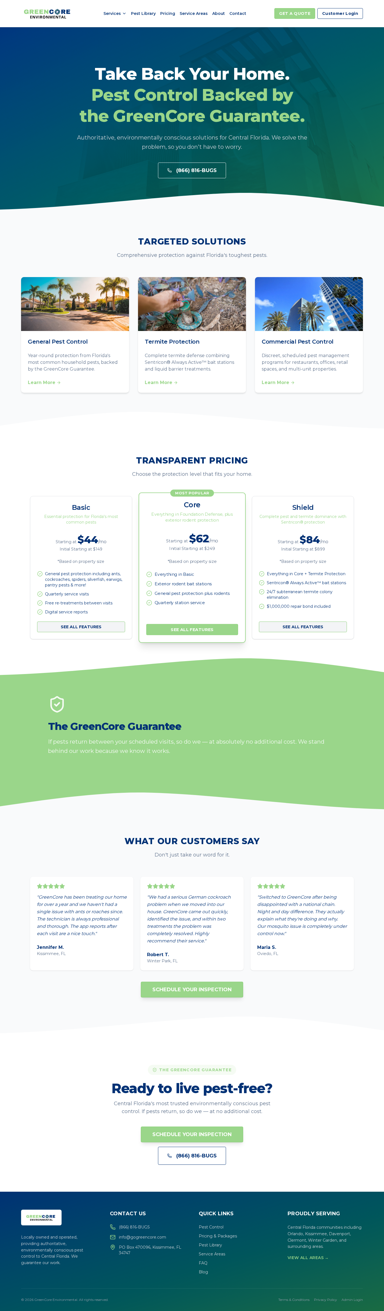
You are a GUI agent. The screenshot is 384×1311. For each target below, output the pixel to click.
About (218, 13)
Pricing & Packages (218, 1236)
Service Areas (194, 13)
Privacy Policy (325, 1300)
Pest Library (143, 13)
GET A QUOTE (294, 13)
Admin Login (352, 1300)
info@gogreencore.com (142, 1237)
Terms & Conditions (294, 1300)
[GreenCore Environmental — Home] (48, 13)
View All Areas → (308, 1257)
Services (112, 13)
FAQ (203, 1263)
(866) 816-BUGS (196, 170)
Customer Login (340, 13)
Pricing (167, 13)
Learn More (41, 382)
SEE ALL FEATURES (81, 626)
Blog (203, 1272)
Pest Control (211, 1227)
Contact (237, 13)
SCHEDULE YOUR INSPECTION (192, 989)
